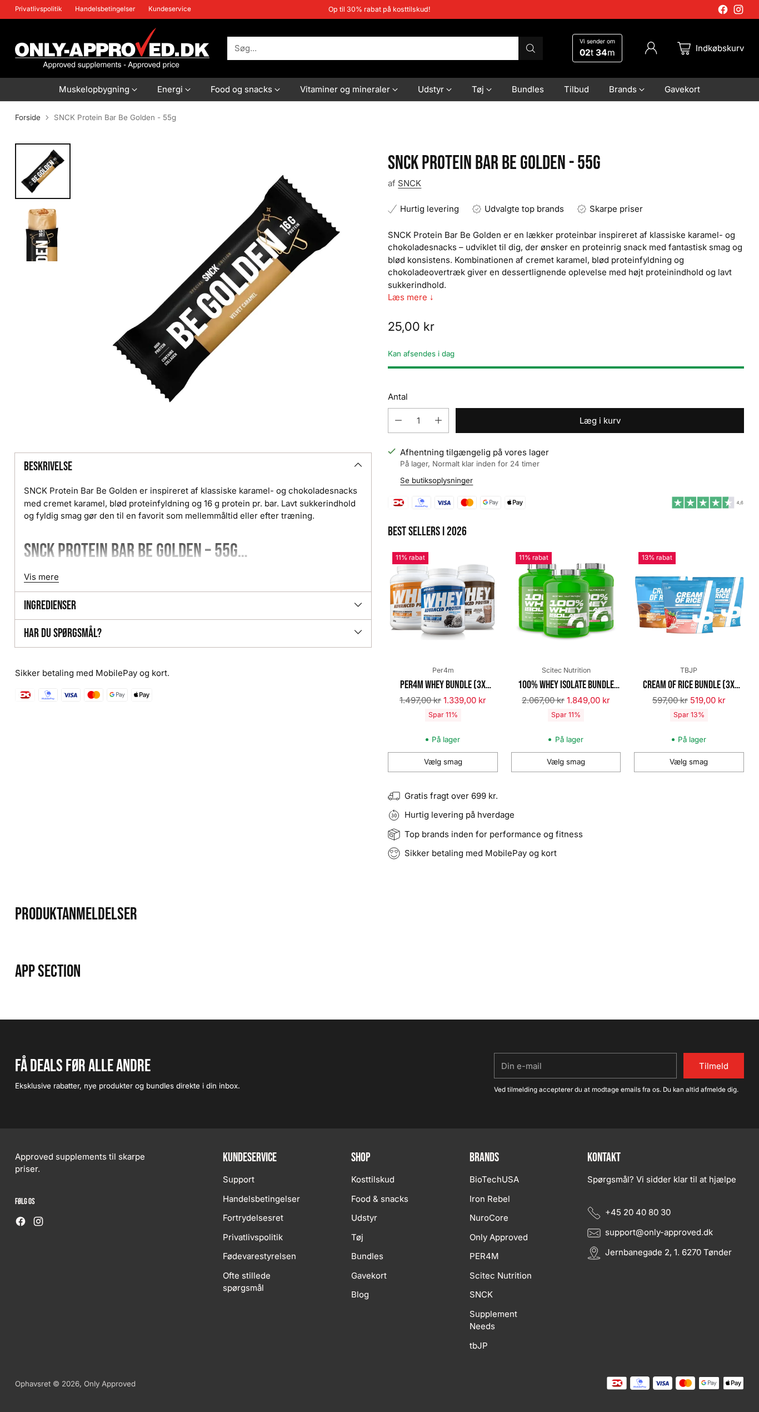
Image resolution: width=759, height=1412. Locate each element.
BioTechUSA (494, 1179)
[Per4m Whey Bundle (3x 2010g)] (442, 602)
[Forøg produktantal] (438, 420)
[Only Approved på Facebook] (722, 11)
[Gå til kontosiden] (651, 48)
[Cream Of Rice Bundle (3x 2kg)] (688, 602)
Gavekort (369, 1275)
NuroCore (489, 1217)
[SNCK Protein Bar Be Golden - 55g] (226, 287)
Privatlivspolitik (253, 1237)
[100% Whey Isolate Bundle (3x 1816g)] (566, 602)
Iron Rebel (490, 1199)
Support (238, 1179)
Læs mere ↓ (411, 297)
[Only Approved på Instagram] (738, 11)
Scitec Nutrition (566, 670)
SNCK (409, 183)
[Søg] (530, 48)
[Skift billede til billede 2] (43, 233)
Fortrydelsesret (253, 1217)
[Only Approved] (112, 48)
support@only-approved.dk (659, 1232)
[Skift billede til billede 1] (43, 171)
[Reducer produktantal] (398, 420)
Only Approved (499, 1237)
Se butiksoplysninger (436, 480)
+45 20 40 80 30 (638, 1212)
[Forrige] (391, 660)
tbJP (479, 1345)
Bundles (367, 1256)
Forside (28, 117)
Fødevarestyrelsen (259, 1256)
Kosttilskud (373, 1179)
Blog (360, 1294)
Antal (398, 396)
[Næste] (740, 660)
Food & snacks (379, 1199)
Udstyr (364, 1217)
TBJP (688, 670)
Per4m (443, 670)
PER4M (484, 1256)
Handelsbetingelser (261, 1199)
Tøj (357, 1237)
